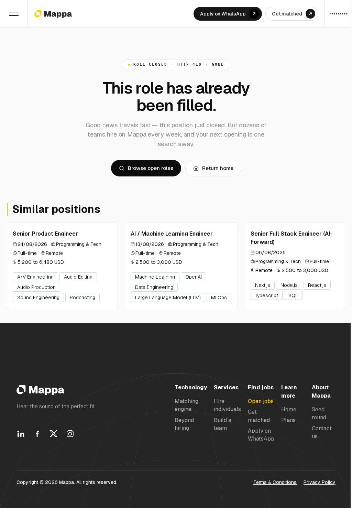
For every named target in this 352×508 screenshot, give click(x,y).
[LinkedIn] (20, 434)
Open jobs (261, 401)
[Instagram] (70, 434)
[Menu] (14, 14)
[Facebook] (37, 434)
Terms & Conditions (275, 482)
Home (288, 409)
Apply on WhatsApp (261, 434)
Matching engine (186, 405)
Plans (288, 420)
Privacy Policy (320, 482)
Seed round (319, 413)
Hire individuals (227, 405)
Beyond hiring (184, 424)
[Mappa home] (53, 14)
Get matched (259, 415)
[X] (54, 434)
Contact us (322, 432)
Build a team (222, 424)
